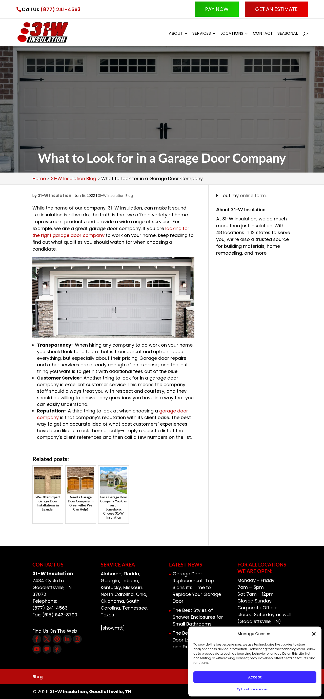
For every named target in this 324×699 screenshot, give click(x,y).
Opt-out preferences (252, 689)
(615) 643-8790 (59, 615)
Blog (37, 676)
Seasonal (287, 34)
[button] (313, 633)
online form (253, 195)
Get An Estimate (276, 9)
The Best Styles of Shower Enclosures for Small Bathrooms (198, 617)
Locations (231, 34)
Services (201, 34)
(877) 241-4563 (60, 9)
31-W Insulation (54, 195)
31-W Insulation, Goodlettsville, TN (90, 691)
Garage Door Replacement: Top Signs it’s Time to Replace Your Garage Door (197, 587)
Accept (255, 677)
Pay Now (217, 9)
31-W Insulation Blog (115, 195)
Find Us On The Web (54, 631)
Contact (263, 34)
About (176, 34)
